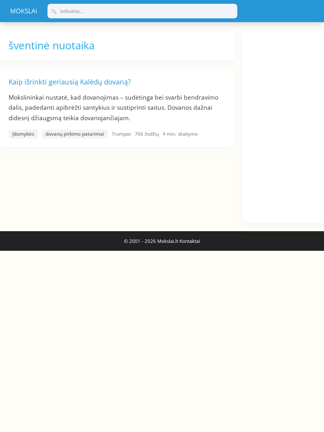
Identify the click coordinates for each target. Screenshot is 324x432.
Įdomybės (23, 134)
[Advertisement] (283, 125)
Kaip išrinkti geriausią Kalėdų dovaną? (70, 81)
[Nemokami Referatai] (23, 11)
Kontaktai (189, 241)
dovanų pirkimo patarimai (75, 134)
